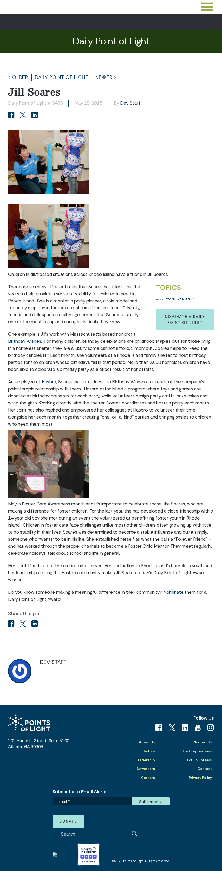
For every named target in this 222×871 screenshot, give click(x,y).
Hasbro (49, 382)
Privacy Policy (200, 777)
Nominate (173, 592)
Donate (68, 821)
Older (20, 77)
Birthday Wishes (24, 341)
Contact (204, 768)
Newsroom (146, 768)
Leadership (145, 760)
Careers (148, 777)
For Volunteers (199, 760)
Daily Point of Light (61, 77)
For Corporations (197, 751)
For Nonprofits (199, 742)
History (149, 751)
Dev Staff (130, 103)
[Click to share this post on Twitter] (24, 115)
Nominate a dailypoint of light (185, 319)
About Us (147, 742)
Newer (103, 77)
